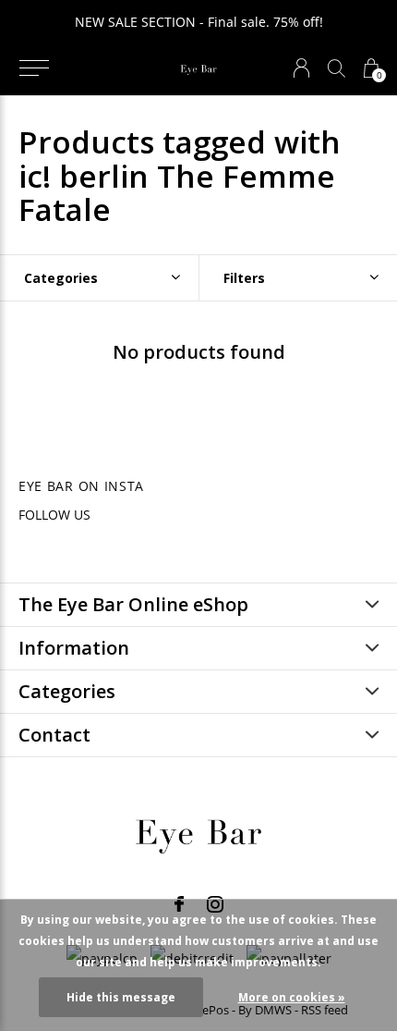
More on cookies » (291, 997)
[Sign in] (301, 68)
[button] (33, 68)
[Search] (336, 68)
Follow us (54, 514)
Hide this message (120, 997)
